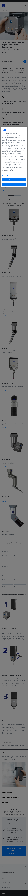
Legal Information (13, 175)
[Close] (25, 128)
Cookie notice (5, 175)
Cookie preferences (14, 179)
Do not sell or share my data (14, 184)
